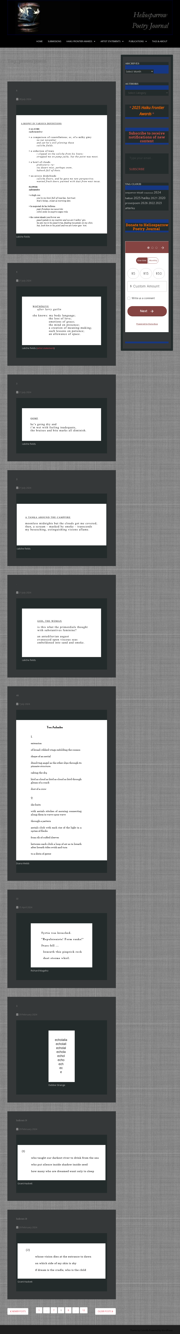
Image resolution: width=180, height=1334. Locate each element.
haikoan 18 (21, 1218)
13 (17, 898)
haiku (145, 198)
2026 (144, 203)
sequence (130, 192)
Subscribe (136, 169)
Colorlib (144, 1330)
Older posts (105, 1311)
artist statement (45, 348)
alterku (130, 208)
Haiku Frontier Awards (79, 41)
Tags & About (159, 41)
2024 (157, 192)
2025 (137, 198)
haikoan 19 (21, 1120)
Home (39, 41)
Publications (136, 41)
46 (17, 695)
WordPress (167, 1330)
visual (140, 192)
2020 (161, 198)
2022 (152, 203)
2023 (159, 203)
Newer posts (18, 1311)
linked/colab (148, 193)
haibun (129, 198)
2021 (154, 198)
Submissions (54, 41)
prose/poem (132, 203)
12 (83, 1310)
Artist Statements (110, 41)
